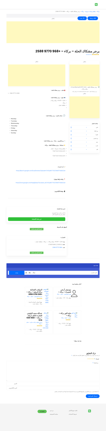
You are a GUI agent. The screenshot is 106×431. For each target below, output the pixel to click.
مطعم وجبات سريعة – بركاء (88, 11)
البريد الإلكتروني (13, 388)
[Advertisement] (53, 32)
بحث (81, 18)
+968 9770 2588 (57, 247)
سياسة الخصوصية (54, 414)
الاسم (15, 383)
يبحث (16, 273)
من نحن (51, 410)
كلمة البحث (33, 273)
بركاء (98, 11)
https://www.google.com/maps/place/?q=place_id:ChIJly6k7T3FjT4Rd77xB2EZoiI (40, 182)
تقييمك (97, 359)
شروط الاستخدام (73, 414)
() (89, 54)
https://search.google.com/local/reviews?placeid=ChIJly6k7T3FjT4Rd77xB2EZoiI (40, 170)
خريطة (92, 18)
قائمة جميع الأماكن (73, 410)
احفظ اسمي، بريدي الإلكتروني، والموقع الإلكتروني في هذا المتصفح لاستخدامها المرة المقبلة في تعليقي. (75, 391)
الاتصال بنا (63, 237)
